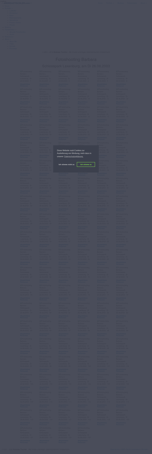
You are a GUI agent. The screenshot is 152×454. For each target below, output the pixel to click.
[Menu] (150, 2)
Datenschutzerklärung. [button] (73, 156)
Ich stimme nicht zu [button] (66, 164)
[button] (9, 8)
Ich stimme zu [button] (86, 164)
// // (17, 3)
